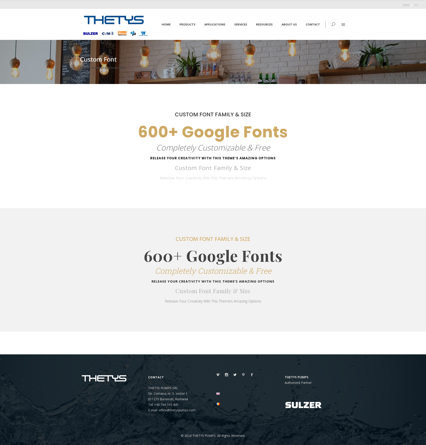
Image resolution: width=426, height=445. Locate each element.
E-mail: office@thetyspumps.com (171, 410)
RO (416, 5)
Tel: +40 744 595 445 (163, 404)
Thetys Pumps (91, 67)
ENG (406, 5)
